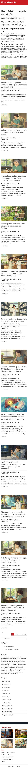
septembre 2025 (8, 715)
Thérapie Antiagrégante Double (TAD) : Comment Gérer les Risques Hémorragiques (13, 369)
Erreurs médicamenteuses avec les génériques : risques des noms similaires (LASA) (14, 321)
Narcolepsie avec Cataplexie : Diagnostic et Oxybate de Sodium (13, 226)
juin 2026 (6, 687)
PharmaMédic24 (8, 2)
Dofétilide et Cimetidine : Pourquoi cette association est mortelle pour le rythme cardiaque (13, 465)
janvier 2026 (7, 702)
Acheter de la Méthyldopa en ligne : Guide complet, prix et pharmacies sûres (12, 608)
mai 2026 (6, 690)
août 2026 (6, 681)
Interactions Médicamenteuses (11, 649)
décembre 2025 (8, 705)
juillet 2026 (7, 684)
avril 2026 (6, 693)
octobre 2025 (7, 711)
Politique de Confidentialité (7, 757)
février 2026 (7, 699)
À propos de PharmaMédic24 (8, 752)
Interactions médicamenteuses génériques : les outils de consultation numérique (13, 178)
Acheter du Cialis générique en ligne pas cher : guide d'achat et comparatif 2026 (14, 84)
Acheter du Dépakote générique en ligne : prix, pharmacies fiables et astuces (14, 273)
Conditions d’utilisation (6, 754)
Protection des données (6, 759)
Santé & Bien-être (8, 646)
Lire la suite (4, 104)
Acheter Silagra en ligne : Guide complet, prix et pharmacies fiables (13, 132)
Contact (3, 761)
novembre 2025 (8, 708)
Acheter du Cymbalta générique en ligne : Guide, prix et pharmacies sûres (14, 560)
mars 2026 (7, 696)
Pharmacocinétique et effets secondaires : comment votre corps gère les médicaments (13, 416)
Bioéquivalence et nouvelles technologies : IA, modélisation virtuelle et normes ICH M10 (13, 514)
